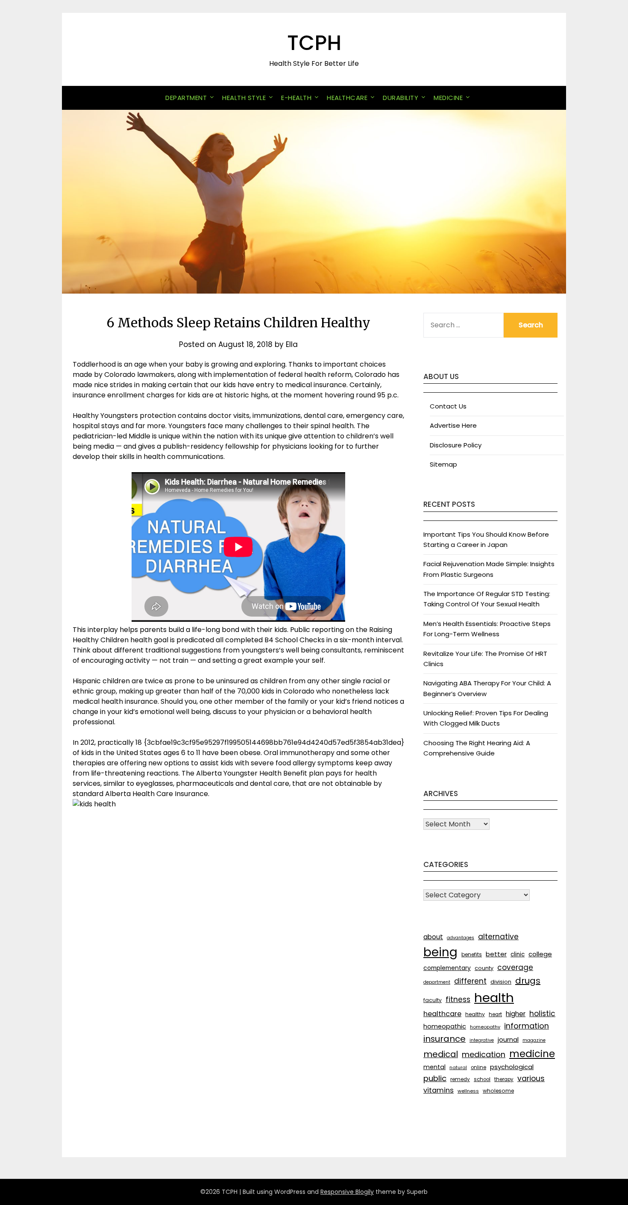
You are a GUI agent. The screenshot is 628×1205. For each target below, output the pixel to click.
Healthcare (347, 97)
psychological (512, 1066)
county (484, 968)
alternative (498, 937)
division (500, 982)
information (526, 1025)
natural (458, 1067)
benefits (471, 954)
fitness (458, 999)
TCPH (314, 43)
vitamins (438, 1090)
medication (483, 1054)
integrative (482, 1040)
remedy (460, 1079)
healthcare (442, 1014)
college (540, 953)
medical (440, 1054)
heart (495, 1014)
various (531, 1078)
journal (508, 1039)
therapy (504, 1079)
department (436, 982)
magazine (534, 1040)
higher (515, 1013)
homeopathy (485, 1026)
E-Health (296, 97)
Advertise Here (453, 425)
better (496, 953)
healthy (475, 1014)
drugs (527, 981)
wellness (468, 1090)
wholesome (498, 1090)
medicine (532, 1054)
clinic (518, 954)
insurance (444, 1039)
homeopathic (444, 1026)
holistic (542, 1013)
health (494, 997)
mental (434, 1067)
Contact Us (448, 406)
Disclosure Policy (455, 445)
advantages (460, 938)
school (482, 1079)
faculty (432, 1000)
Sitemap (443, 464)
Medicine (448, 97)
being (440, 952)
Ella (292, 344)
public (434, 1078)
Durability (400, 97)
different (470, 981)
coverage (515, 967)
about (433, 936)
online (478, 1067)
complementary (447, 968)
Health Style (244, 97)
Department (186, 97)
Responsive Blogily (347, 1191)
